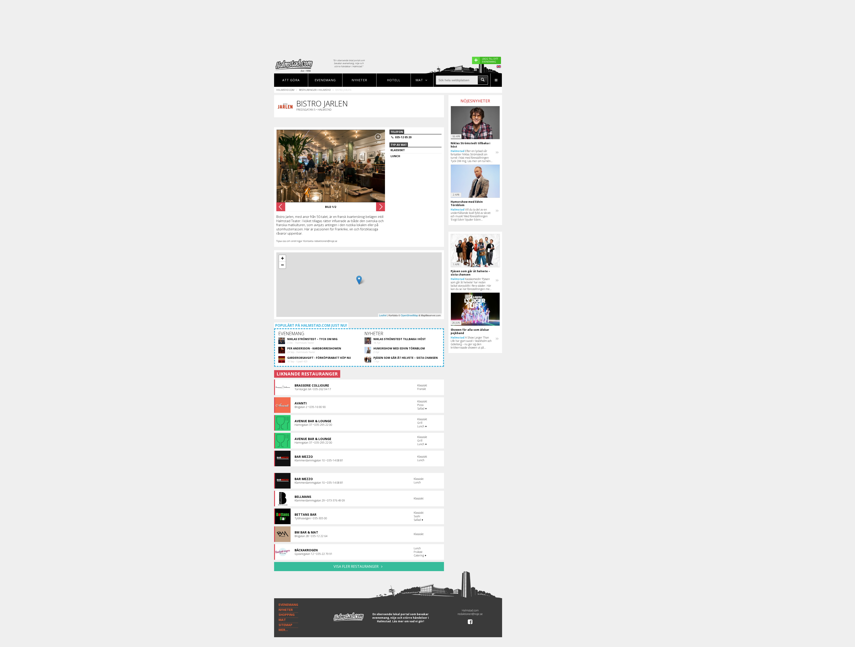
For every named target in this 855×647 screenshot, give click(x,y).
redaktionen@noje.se (470, 614)
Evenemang (325, 80)
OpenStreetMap (409, 315)
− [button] (282, 265)
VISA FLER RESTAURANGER (356, 566)
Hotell (393, 80)
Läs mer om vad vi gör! (408, 621)
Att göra (291, 80)
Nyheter (359, 80)
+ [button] (282, 258)
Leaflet (383, 315)
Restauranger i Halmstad (315, 89)
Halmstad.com (285, 89)
